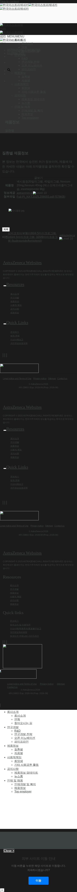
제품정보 (14, 301)
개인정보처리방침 (18, 632)
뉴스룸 (25, 102)
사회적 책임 (16, 305)
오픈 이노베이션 (31, 65)
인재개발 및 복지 (32, 110)
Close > (9, 850)
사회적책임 (14, 757)
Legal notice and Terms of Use (17, 378)
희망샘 (25, 87)
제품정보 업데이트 (33, 99)
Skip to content (9, 1)
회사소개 (27, 43)
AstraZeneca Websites (22, 262)
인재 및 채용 (15, 780)
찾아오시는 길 (30, 51)
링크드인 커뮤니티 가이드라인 (24, 636)
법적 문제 (15, 336)
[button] (15, 36)
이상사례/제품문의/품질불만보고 (25, 628)
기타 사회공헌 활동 (33, 91)
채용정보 (27, 114)
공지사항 (14, 309)
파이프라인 (28, 69)
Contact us (62, 378)
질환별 (25, 76)
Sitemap (52, 378)
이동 (38, 880)
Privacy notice (39, 378)
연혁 (24, 47)
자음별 (25, 80)
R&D (24, 58)
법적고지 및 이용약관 (20, 625)
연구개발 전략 (30, 61)
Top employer (30, 117)
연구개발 (14, 297)
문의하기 (14, 332)
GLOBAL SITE (16, 53)
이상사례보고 (16, 339)
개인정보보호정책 (19, 343)
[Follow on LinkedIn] (6, 355)
